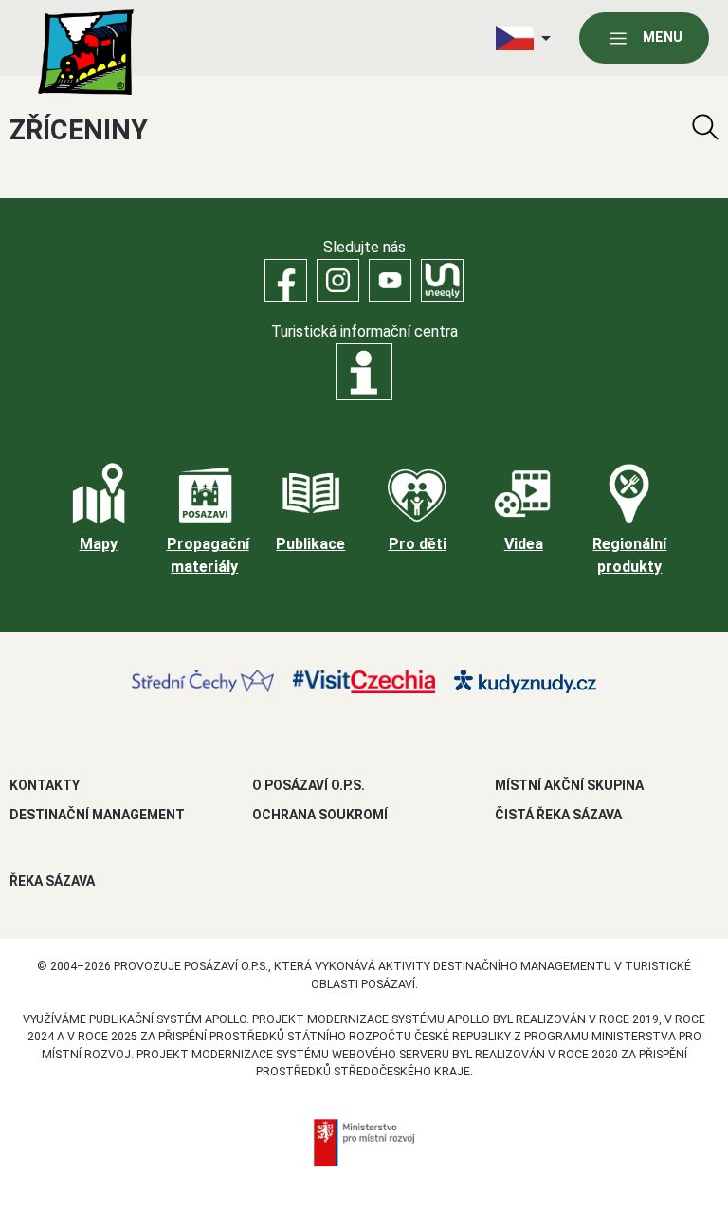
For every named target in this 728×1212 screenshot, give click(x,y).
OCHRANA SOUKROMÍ (320, 814)
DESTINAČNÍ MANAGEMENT (97, 814)
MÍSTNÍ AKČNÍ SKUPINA (569, 785)
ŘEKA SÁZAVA (52, 881)
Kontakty (44, 785)
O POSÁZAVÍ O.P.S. (308, 785)
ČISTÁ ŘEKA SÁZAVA (558, 814)
